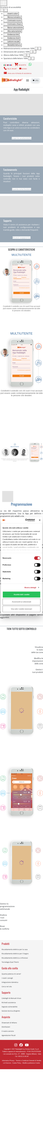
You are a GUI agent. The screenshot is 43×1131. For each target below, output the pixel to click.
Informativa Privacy (8, 1060)
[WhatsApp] (30, 65)
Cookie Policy (16, 1063)
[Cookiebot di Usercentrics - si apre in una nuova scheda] (26, 520)
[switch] (37, 565)
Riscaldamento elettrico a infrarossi (15, 958)
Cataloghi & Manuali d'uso (11, 998)
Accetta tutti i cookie (21, 594)
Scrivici (24, 69)
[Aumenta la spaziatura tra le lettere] (32, 58)
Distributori (6, 1027)
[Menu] (27, 80)
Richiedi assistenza (9, 1002)
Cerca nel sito (7, 986)
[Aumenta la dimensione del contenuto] (39, 48)
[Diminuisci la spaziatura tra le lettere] (29, 58)
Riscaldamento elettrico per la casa (15, 949)
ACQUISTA (22, 65)
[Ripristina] (2, 10)
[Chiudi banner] (39, 520)
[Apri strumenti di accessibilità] (3, 3)
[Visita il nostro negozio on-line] (16, 65)
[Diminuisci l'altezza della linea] (25, 55)
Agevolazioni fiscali (9, 1035)
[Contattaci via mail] (20, 69)
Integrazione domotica (10, 982)
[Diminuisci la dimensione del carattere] (31, 51)
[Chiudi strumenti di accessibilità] (6, 10)
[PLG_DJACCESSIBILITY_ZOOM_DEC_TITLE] (36, 48)
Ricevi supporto (22, 237)
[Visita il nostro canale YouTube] (27, 1046)
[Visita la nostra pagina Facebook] (21, 1046)
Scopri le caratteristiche (21, 138)
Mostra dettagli (30, 587)
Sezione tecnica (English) (11, 1011)
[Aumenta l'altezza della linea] (28, 55)
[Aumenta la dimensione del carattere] (34, 51)
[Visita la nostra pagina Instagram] (16, 1046)
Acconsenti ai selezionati (21, 602)
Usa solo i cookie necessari (21, 609)
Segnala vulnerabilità (9, 1007)
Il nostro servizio (8, 1031)
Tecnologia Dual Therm (10, 962)
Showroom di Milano (9, 1023)
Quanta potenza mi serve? (11, 974)
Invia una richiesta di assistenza (20, 73)
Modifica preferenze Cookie (31, 1063)
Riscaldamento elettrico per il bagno (15, 954)
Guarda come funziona (21, 189)
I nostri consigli (7, 978)
